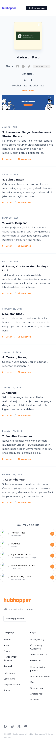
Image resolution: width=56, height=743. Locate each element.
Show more (28, 90)
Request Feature (12, 684)
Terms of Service (38, 654)
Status (6, 690)
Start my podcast (37, 8)
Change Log (36, 688)
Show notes (24, 159)
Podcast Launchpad (40, 676)
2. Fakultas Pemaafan (17, 436)
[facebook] (17, 66)
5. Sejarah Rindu (13, 314)
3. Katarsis (9, 392)
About (6, 645)
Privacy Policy (37, 639)
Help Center (9, 673)
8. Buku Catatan (13, 179)
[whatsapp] (23, 66)
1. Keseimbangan (13, 479)
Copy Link (39, 66)
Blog (32, 682)
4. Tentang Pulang (15, 357)
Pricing (6, 651)
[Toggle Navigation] (52, 8)
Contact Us (9, 678)
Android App (36, 693)
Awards (7, 639)
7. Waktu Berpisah (14, 223)
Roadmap (35, 699)
